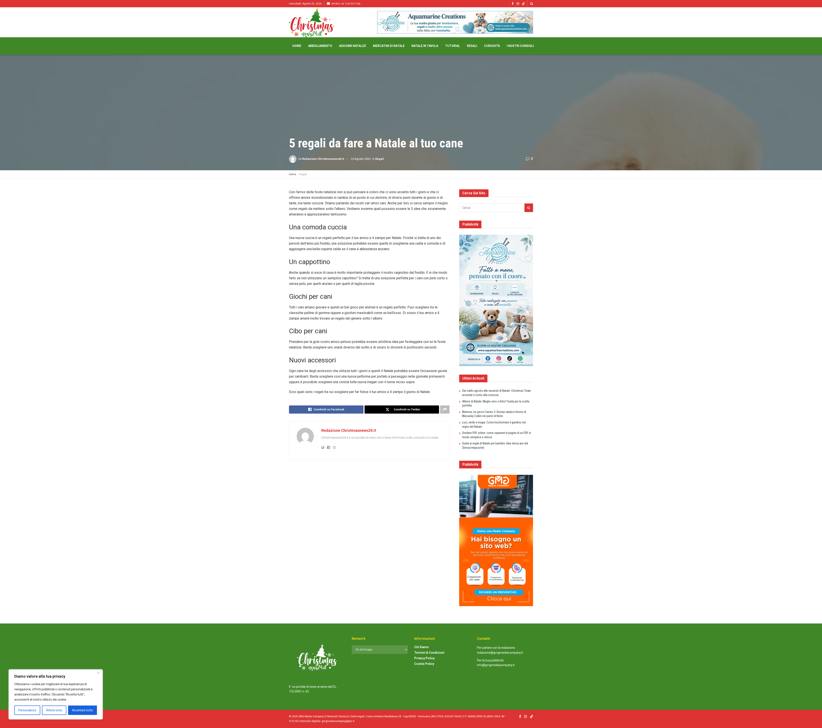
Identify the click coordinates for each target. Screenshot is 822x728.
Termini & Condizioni (429, 652)
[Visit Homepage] (311, 22)
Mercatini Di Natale (389, 46)
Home (296, 46)
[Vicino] (98, 673)
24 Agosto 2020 (361, 158)
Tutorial (452, 46)
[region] (56, 694)
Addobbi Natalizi (352, 46)
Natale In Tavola (424, 46)
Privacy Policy (424, 658)
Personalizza (27, 710)
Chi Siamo (421, 647)
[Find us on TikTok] (523, 3)
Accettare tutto (82, 710)
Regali (472, 46)
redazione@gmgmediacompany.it (500, 652)
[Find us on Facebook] (513, 3)
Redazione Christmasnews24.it (323, 158)
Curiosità (492, 46)
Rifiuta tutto (54, 710)
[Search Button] (531, 3)
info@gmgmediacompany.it (496, 665)
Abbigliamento (320, 46)
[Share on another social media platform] (445, 409)
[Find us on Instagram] (518, 3)
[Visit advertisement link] (455, 22)
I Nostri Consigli (520, 46)
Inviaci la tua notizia (345, 3)
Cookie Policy (424, 663)
